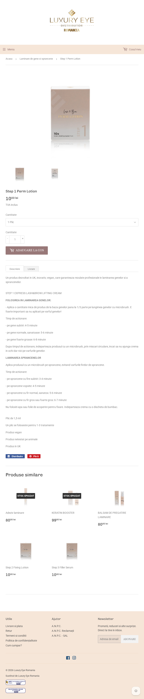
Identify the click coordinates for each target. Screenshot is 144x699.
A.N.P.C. (56, 626)
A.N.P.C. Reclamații (63, 630)
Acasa (9, 58)
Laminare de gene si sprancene (36, 58)
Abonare (129, 639)
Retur (9, 630)
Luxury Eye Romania (24, 670)
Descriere (15, 269)
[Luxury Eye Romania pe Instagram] (74, 658)
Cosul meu (134, 49)
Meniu (11, 49)
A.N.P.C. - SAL (60, 635)
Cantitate (11, 214)
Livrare (31, 269)
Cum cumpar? (14, 645)
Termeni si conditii (16, 635)
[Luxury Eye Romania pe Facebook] (68, 658)
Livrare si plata (14, 626)
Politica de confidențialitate (21, 640)
